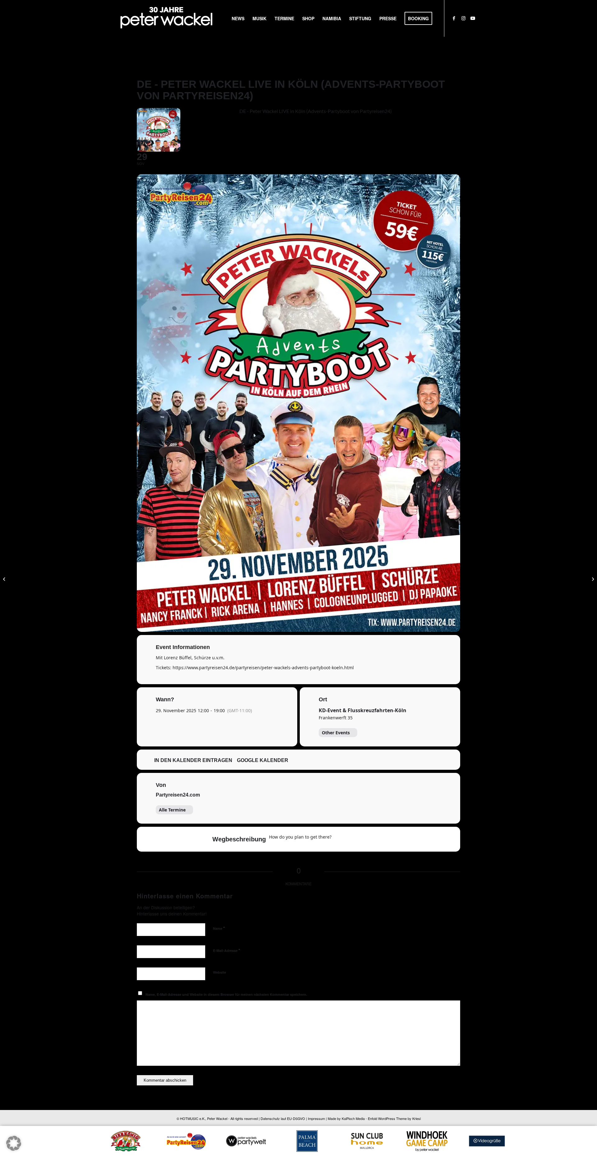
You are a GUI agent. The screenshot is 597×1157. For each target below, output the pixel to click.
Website (219, 972)
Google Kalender (262, 760)
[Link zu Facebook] (454, 18)
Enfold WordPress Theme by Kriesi (394, 1118)
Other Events (336, 733)
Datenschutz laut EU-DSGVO (283, 1118)
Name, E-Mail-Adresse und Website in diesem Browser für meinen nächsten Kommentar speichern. (226, 994)
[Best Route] (340, 839)
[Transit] (364, 839)
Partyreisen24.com (178, 794)
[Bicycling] (388, 839)
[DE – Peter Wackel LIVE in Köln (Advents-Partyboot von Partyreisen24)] (5, 579)
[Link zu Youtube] (472, 18)
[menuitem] (238, 18)
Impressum (316, 1118)
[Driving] (352, 839)
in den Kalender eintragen (193, 760)
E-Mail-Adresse (226, 950)
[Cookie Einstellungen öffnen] (13, 1148)
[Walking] (376, 839)
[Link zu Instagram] (463, 18)
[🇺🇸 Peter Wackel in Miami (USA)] (592, 579)
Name (219, 928)
